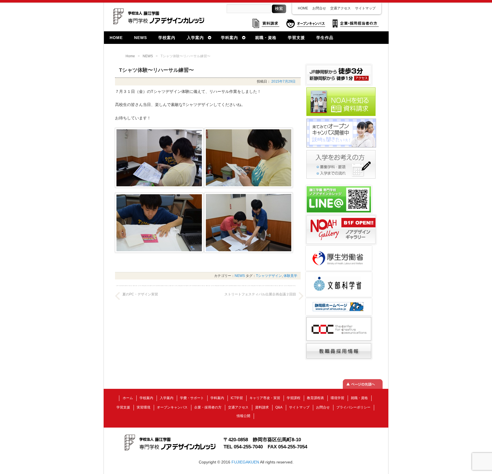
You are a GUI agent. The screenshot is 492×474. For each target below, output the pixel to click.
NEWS (148, 56)
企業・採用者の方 (208, 407)
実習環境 (143, 407)
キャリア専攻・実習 (264, 398)
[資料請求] (341, 115)
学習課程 (293, 398)
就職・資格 (359, 398)
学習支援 (123, 407)
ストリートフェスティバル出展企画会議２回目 (260, 294)
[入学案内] (341, 178)
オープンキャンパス (172, 407)
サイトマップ (365, 8)
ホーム (128, 398)
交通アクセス (340, 8)
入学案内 (166, 398)
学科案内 (217, 398)
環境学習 (337, 398)
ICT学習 (237, 398)
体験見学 (290, 276)
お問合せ (319, 8)
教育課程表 (315, 398)
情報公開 (243, 416)
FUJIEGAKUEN (245, 462)
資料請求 (262, 407)
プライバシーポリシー (353, 407)
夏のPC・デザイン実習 (140, 294)
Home (130, 56)
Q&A (278, 407)
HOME (303, 8)
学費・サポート (192, 398)
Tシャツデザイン (269, 276)
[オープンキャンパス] (341, 147)
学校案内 (146, 398)
